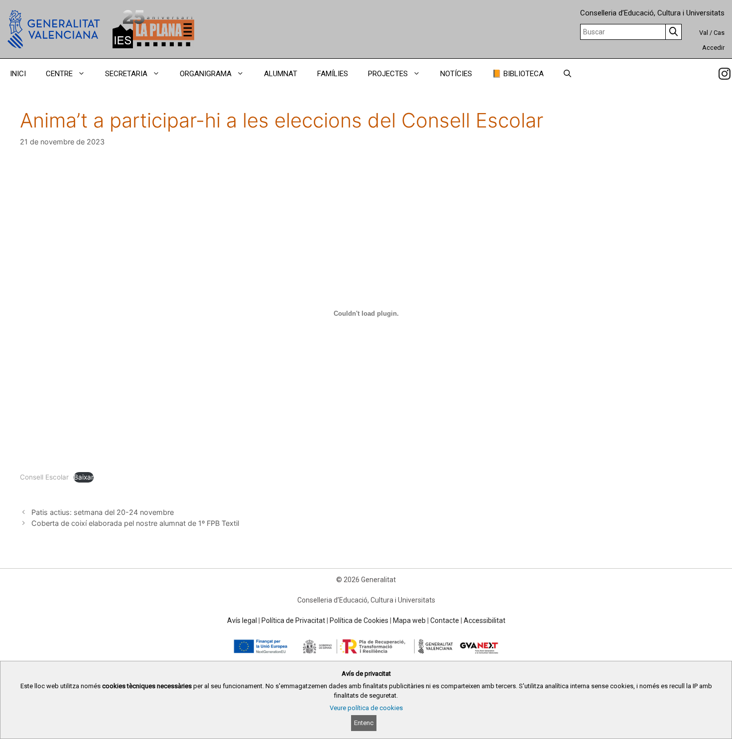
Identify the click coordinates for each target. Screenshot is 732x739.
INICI (18, 73)
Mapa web (409, 620)
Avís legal (242, 620)
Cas (719, 32)
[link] (724, 73)
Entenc (363, 723)
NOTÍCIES (456, 73)
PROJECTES (388, 73)
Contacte (444, 620)
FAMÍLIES (332, 73)
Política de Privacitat (293, 620)
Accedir (713, 47)
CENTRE (59, 73)
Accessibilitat (484, 620)
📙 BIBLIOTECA (518, 73)
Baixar (84, 477)
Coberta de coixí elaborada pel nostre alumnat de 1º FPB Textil (135, 523)
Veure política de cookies (366, 708)
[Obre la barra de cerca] (567, 74)
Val (703, 32)
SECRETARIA (126, 73)
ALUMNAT (280, 73)
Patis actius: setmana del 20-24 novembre (102, 512)
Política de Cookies (359, 620)
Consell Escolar (44, 477)
